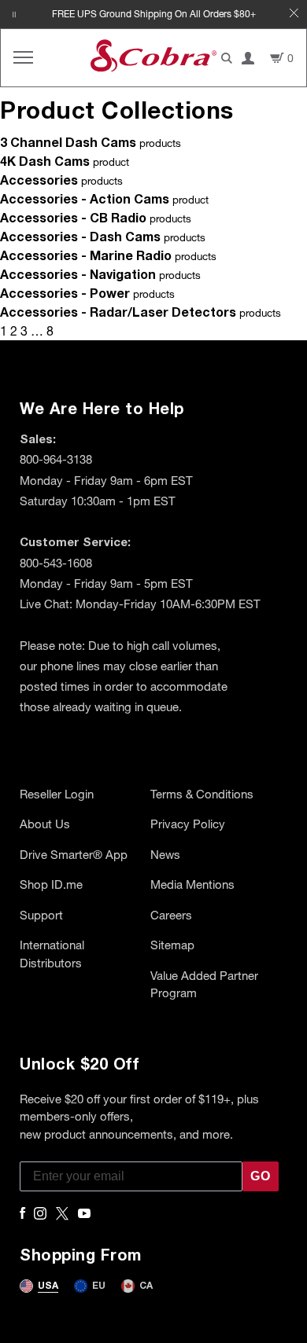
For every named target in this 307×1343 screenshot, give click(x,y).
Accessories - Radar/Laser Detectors (118, 311)
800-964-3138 (56, 459)
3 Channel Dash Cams (68, 141)
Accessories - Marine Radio (86, 255)
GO (260, 1176)
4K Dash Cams (45, 160)
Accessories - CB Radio (73, 217)
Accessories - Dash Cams (80, 236)
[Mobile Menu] (23, 57)
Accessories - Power (65, 292)
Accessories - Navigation (78, 273)
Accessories (39, 179)
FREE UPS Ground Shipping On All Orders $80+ (154, 14)
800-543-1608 (56, 563)
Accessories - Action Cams (84, 198)
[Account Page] (248, 58)
